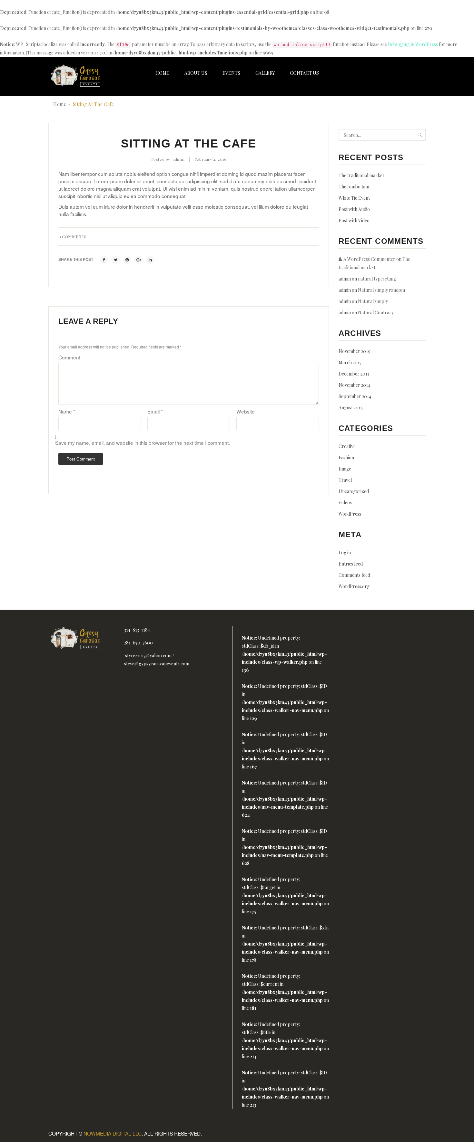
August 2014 (351, 407)
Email (155, 411)
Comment (69, 357)
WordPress (350, 514)
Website (245, 411)
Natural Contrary (376, 312)
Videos (345, 503)
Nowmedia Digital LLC (113, 1133)
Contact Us (304, 73)
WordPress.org (354, 586)
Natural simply (373, 301)
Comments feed (354, 575)
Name (66, 411)
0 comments (72, 236)
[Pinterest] (127, 260)
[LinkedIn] (150, 260)
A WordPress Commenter (369, 259)
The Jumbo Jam (354, 187)
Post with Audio (354, 209)
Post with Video (354, 220)
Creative (347, 446)
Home (162, 73)
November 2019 (354, 351)
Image (345, 469)
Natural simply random (381, 290)
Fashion (346, 457)
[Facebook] (104, 260)
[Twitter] (115, 260)
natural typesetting (377, 279)
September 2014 (355, 396)
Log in (345, 552)
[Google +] (138, 260)
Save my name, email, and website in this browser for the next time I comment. (142, 442)
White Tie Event (354, 198)
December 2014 (354, 374)
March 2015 (350, 362)
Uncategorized (354, 491)
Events (231, 73)
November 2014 (354, 385)
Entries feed (351, 564)
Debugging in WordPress (413, 44)
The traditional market (361, 175)
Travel (345, 480)
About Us (195, 73)
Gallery (265, 73)
